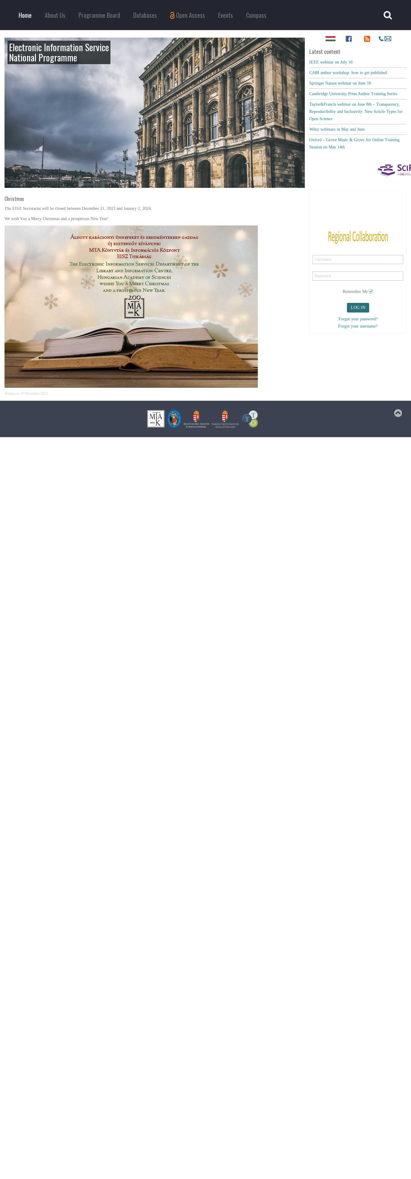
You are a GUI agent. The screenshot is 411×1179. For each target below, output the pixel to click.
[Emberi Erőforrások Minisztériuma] (225, 418)
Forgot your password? (358, 319)
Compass (256, 15)
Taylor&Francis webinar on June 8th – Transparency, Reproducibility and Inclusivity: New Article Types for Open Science (356, 111)
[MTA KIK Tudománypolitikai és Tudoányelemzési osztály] (250, 418)
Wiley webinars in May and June (337, 129)
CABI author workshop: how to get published (348, 72)
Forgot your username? (358, 326)
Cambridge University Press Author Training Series (353, 94)
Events (225, 15)
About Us (55, 15)
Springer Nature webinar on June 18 (340, 83)
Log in (358, 307)
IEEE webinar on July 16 (331, 62)
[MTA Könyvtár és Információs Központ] (156, 418)
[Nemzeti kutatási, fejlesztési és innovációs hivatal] (196, 418)
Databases (145, 15)
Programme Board (99, 15)
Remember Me (355, 291)
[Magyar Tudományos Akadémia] (174, 418)
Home (25, 15)
